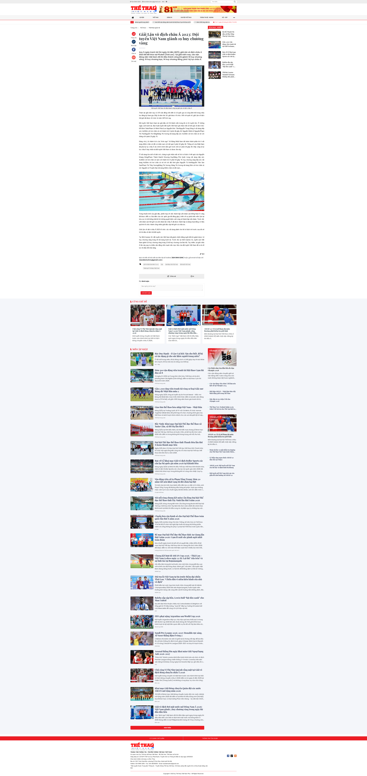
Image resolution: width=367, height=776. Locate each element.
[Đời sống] (198, 9)
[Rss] (235, 756)
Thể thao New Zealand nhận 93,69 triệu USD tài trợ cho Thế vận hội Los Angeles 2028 (223, 408)
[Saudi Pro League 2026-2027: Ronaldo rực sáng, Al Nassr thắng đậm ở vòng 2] (141, 638)
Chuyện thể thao (159, 492)
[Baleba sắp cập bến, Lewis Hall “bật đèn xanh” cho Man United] (141, 603)
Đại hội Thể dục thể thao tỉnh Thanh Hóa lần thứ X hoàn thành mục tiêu (179, 443)
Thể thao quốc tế (136, 324)
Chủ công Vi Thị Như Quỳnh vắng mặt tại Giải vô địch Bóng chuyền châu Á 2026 (147, 331)
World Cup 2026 (159, 626)
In (193, 276)
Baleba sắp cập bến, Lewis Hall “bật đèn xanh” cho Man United (179, 599)
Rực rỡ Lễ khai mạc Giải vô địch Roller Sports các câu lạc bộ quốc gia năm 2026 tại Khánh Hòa (179, 462)
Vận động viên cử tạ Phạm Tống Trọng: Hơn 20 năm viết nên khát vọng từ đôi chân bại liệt (177, 480)
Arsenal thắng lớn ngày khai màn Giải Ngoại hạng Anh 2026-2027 (179, 652)
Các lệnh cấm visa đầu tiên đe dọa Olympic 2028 (221, 369)
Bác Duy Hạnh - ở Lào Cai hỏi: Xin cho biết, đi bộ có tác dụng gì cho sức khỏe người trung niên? (179, 355)
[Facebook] (228, 756)
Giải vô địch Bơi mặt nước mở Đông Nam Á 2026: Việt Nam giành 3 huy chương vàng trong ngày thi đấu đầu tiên (182, 331)
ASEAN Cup (157, 571)
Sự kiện (157, 529)
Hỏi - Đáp (157, 364)
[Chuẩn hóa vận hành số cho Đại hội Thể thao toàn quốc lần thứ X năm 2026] (141, 522)
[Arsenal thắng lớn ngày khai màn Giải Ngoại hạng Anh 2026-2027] (141, 657)
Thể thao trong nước (160, 383)
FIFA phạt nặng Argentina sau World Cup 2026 (177, 616)
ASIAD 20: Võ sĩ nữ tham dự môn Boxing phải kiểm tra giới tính (217, 330)
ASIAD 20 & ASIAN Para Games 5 (221, 418)
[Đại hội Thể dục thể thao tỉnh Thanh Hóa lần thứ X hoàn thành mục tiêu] (141, 448)
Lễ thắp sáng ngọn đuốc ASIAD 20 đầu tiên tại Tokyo (222, 459)
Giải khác (157, 646)
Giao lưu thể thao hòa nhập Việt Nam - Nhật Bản (178, 407)
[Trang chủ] (132, 17)
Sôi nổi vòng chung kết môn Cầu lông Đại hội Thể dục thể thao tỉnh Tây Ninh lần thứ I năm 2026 (179, 499)
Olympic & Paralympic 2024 (220, 352)
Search (234, 1)
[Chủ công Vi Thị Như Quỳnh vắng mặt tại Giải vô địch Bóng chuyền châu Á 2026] (148, 315)
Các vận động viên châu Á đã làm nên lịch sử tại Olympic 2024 (223, 385)
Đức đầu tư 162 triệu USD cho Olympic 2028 (220, 400)
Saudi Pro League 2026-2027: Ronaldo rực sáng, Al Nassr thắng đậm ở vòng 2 (178, 634)
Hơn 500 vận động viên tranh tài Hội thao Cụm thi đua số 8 (179, 371)
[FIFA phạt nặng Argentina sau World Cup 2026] (141, 622)
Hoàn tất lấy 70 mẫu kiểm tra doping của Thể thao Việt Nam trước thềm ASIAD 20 (222, 451)
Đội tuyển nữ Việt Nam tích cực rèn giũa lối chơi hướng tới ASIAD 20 (222, 474)
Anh (156, 611)
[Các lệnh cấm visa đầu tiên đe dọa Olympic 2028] (222, 357)
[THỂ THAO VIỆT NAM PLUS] (143, 9)
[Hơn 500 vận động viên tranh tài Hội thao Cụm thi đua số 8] (141, 376)
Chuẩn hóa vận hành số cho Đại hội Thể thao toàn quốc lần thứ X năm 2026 (179, 517)
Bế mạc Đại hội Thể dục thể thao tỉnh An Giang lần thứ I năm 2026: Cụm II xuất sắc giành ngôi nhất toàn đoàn (179, 537)
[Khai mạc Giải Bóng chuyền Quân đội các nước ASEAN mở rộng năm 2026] (141, 694)
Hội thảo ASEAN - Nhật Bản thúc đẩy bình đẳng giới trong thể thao (223, 392)
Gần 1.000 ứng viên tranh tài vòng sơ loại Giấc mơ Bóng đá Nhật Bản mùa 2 (171, 22)
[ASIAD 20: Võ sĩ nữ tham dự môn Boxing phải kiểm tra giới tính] (219, 315)
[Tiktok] (232, 756)
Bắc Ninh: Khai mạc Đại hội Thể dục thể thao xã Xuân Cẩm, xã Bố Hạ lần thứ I (178, 425)
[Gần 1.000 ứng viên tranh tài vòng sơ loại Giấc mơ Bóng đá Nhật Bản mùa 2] (141, 394)
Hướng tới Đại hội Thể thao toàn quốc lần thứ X (167, 550)
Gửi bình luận (146, 293)
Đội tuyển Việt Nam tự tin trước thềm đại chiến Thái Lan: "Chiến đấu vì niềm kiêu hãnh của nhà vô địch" (178, 579)
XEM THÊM (167, 728)
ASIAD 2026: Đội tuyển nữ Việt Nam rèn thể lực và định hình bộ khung (222, 466)
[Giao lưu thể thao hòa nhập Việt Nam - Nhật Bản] (141, 413)
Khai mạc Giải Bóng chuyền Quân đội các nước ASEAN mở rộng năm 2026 (178, 689)
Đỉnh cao (157, 683)
